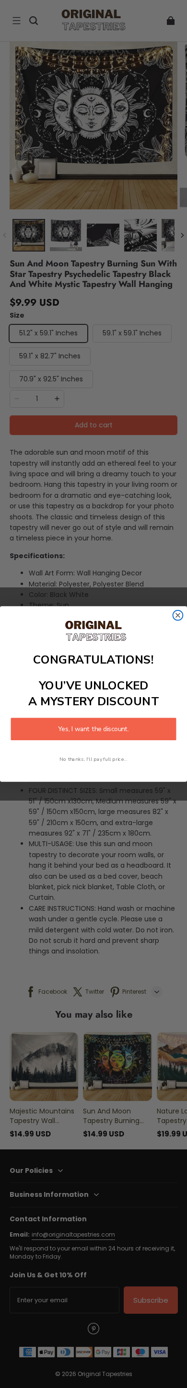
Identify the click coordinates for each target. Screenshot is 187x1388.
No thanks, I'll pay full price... (93, 759)
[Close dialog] (178, 615)
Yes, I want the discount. (93, 729)
